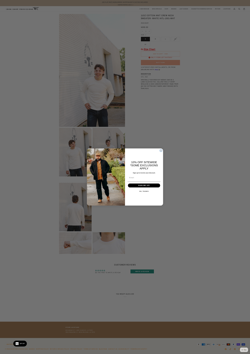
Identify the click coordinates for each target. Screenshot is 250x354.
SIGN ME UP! (144, 185)
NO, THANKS (144, 191)
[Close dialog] (161, 150)
